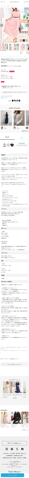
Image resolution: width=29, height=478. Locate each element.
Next (27, 25)
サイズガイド (5, 358)
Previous (1, 25)
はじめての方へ (6, 453)
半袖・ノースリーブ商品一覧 (5, 6)
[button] (2, 391)
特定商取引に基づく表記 (18, 455)
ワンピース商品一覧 (24, 5)
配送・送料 (18, 453)
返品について (4, 97)
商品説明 (7, 137)
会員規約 (14, 457)
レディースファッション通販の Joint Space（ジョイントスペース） (11, 5)
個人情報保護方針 (9, 455)
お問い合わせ (19, 457)
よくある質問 (12, 453)
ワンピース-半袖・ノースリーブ (14, 364)
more (24, 429)
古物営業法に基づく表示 (7, 457)
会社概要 (24, 457)
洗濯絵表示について (14, 358)
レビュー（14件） (22, 137)
